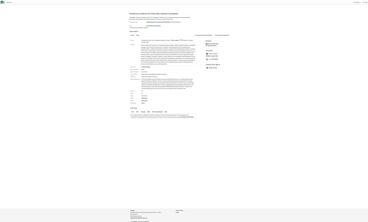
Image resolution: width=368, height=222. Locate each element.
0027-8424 (144, 98)
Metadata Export (211, 45)
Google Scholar (213, 68)
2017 (142, 69)
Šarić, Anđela (176, 40)
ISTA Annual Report (157, 112)
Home (10, 2)
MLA (166, 112)
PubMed (208, 56)
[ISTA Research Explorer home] (2, 2)
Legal (177, 212)
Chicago (143, 112)
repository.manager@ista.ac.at (138, 218)
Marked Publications (213, 43)
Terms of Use (179, 210)
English (357, 2)
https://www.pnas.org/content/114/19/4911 (159, 22)
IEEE (148, 112)
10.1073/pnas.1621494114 (153, 26)
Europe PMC (214, 56)
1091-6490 (144, 100)
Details (132, 35)
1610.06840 (215, 59)
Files (137, 35)
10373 (143, 103)
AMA (132, 112)
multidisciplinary (145, 67)
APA (137, 112)
